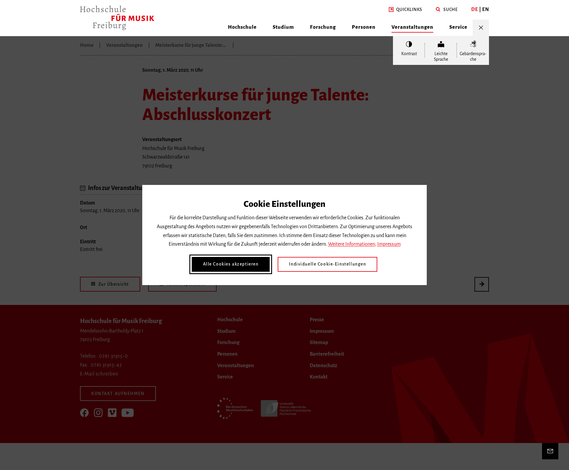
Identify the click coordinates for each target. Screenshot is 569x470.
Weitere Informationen (351, 244)
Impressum (389, 244)
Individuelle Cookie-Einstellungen (327, 264)
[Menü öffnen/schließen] (481, 28)
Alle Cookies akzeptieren (231, 264)
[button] (405, 10)
